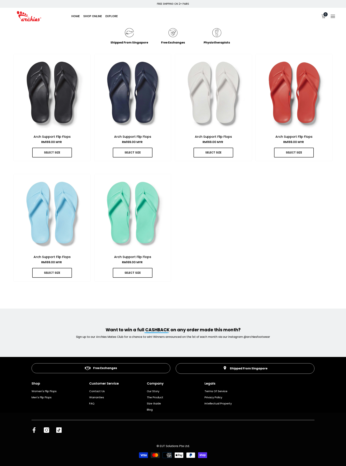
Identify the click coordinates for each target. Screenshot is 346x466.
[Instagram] (46, 430)
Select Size (52, 152)
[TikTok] (59, 430)
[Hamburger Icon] (333, 16)
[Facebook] (34, 430)
